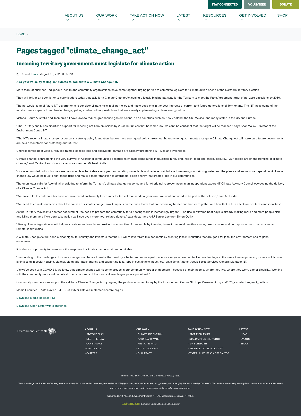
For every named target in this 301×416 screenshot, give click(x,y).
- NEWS (243, 334)
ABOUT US (91, 329)
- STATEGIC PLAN (94, 334)
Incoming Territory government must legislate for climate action (95, 63)
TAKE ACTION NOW (198, 329)
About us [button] (77, 15)
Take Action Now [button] (149, 15)
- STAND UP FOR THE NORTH (204, 339)
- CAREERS (91, 353)
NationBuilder (173, 404)
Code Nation (156, 404)
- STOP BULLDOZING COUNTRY (205, 348)
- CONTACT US (93, 348)
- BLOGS (244, 343)
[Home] (34, 14)
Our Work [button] (110, 15)
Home (20, 34)
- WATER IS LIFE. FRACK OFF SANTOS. (209, 353)
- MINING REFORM (146, 343)
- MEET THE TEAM (94, 339)
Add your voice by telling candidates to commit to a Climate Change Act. (67, 81)
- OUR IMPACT (144, 353)
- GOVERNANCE (93, 343)
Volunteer (257, 4)
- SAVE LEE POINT (197, 343)
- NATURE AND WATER (148, 339)
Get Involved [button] (256, 15)
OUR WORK (142, 329)
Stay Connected (225, 4)
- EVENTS (244, 339)
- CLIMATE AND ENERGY (149, 334)
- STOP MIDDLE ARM (147, 348)
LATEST (243, 329)
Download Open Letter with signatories (41, 305)
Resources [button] (218, 15)
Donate (286, 4)
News (34, 74)
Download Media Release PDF (36, 297)
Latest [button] (187, 15)
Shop (282, 15)
